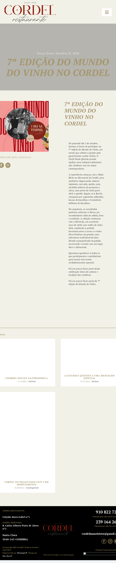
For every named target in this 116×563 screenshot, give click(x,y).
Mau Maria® (7, 556)
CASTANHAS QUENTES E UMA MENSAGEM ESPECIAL (90, 377)
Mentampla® (22, 553)
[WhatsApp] (8, 165)
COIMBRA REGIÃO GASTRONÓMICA (26, 378)
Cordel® (19, 547)
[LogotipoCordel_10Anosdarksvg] (30, 3)
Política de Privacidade (51, 555)
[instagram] (110, 541)
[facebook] (104, 541)
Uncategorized (32, 487)
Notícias (32, 381)
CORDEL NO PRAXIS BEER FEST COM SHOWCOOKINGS (27, 483)
